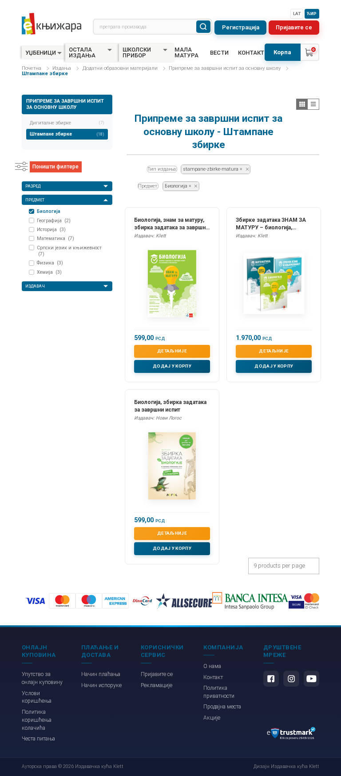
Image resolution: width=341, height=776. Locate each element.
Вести (219, 53)
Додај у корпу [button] (172, 366)
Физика (50, 263)
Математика (55, 238)
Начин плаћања (100, 674)
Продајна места (222, 707)
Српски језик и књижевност (69, 251)
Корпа (282, 52)
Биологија (48, 211)
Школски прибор (137, 52)
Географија (54, 221)
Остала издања (82, 52)
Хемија (49, 272)
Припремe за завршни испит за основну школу (225, 68)
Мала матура (186, 52)
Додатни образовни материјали (120, 68)
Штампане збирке (67, 134)
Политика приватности (218, 692)
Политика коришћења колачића (37, 720)
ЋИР (312, 13)
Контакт (251, 53)
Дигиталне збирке (67, 123)
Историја (51, 229)
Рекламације (156, 685)
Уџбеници (40, 52)
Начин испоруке (101, 685)
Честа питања (38, 739)
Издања (61, 68)
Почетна (31, 68)
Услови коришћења (37, 697)
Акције (211, 718)
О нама (212, 666)
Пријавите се (294, 27)
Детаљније (172, 350)
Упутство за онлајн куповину (42, 678)
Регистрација (240, 27)
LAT (297, 13)
